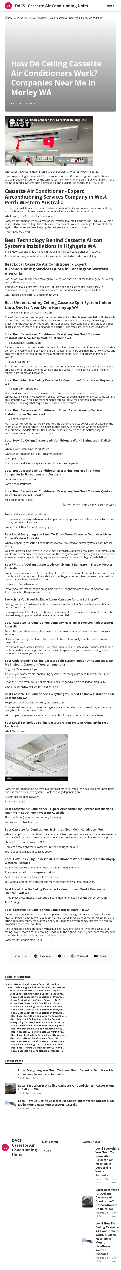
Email (103, 955)
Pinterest (82, 955)
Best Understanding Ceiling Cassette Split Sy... (37, 1028)
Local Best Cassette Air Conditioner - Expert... (37, 1003)
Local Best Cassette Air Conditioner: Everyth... (37, 996)
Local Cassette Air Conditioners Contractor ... (37, 1050)
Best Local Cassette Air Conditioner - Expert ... (36, 990)
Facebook (45, 955)
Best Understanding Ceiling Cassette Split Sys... (37, 993)
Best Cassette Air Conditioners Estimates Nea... (38, 1041)
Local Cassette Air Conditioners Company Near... (38, 1025)
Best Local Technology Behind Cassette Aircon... (38, 1034)
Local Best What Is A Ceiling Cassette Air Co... (37, 1000)
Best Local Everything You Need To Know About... (39, 1015)
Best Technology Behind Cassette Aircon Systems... (37, 987)
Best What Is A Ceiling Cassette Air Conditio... (37, 1019)
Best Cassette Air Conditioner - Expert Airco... (37, 1038)
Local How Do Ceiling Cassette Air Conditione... (37, 1006)
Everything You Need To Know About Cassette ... (38, 1022)
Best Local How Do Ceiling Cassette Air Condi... (37, 1047)
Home (110, 5)
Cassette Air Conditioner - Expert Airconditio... (34, 984)
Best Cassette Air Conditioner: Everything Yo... (37, 1031)
